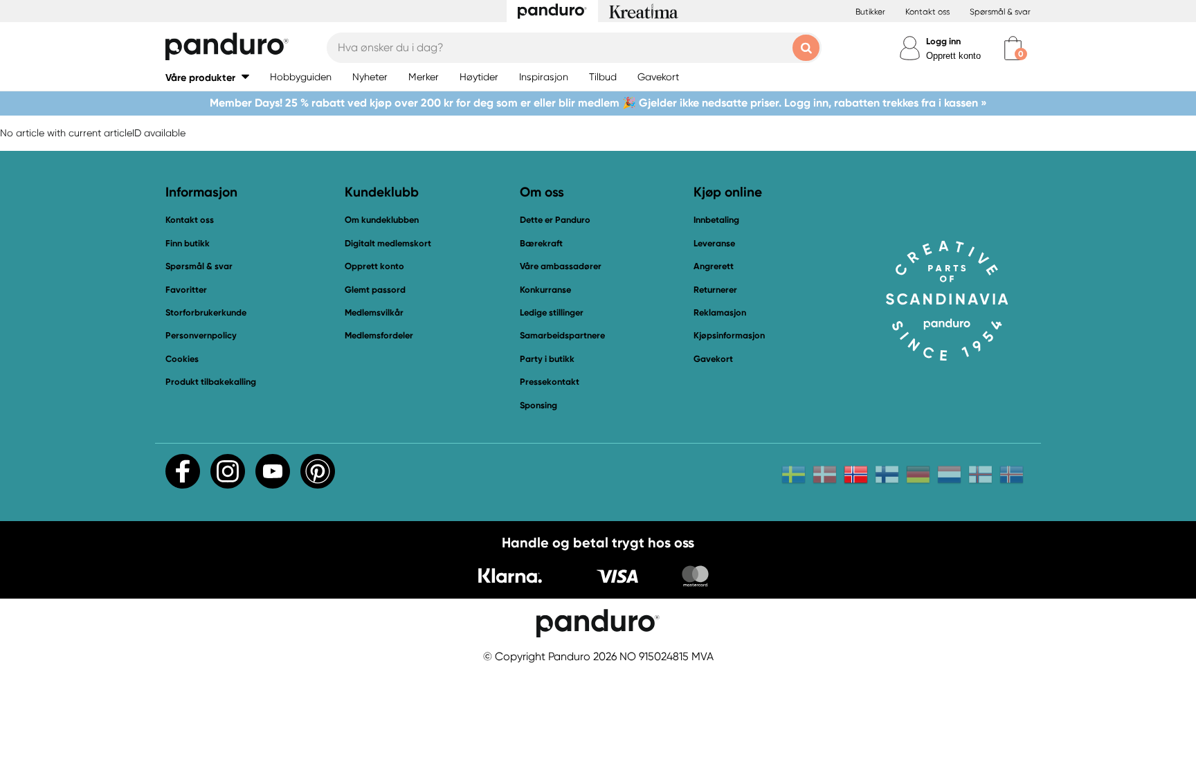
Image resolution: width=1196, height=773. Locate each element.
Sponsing (538, 405)
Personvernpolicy (201, 335)
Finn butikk (187, 243)
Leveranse (714, 243)
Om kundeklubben (382, 220)
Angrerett (714, 266)
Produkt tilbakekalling (210, 381)
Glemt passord (375, 289)
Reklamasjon (720, 312)
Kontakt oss (927, 12)
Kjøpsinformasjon (729, 335)
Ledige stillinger (551, 312)
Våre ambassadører (560, 266)
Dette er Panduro (555, 220)
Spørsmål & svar (1000, 12)
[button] (207, 77)
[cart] (1013, 48)
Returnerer (715, 289)
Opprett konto (953, 56)
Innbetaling (716, 220)
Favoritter (186, 289)
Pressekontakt (549, 381)
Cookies (182, 359)
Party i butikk (547, 359)
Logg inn (943, 41)
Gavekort (713, 359)
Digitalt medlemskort (388, 243)
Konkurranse (545, 289)
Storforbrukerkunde (205, 312)
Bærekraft (541, 243)
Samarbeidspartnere (562, 335)
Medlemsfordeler (379, 335)
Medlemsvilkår (374, 312)
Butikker (870, 12)
